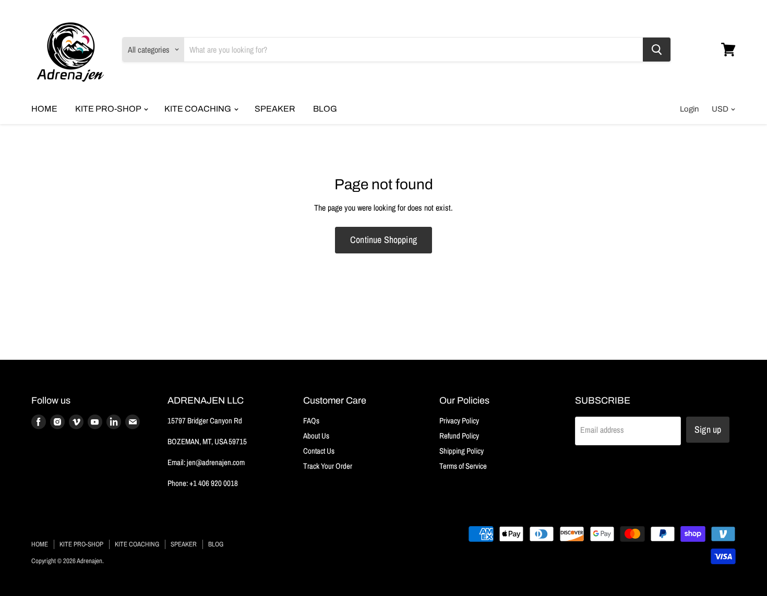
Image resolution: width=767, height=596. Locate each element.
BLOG (325, 108)
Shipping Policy (461, 450)
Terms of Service (463, 465)
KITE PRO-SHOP (108, 108)
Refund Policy (459, 435)
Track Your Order (327, 465)
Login (689, 109)
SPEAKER (275, 108)
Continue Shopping (383, 239)
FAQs (311, 420)
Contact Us (318, 450)
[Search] (656, 50)
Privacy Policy (459, 420)
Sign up (707, 429)
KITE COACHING (198, 108)
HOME (44, 108)
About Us (316, 435)
